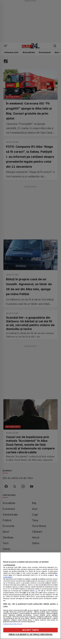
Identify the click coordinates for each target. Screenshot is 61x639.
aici (36, 591)
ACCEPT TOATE (30, 630)
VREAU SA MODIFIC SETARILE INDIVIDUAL (30, 634)
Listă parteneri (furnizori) (12, 624)
